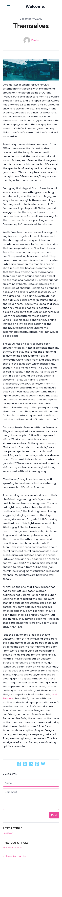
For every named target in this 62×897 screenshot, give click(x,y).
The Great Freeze (12, 847)
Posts (35, 40)
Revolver (8, 832)
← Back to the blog (15, 856)
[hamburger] (8, 6)
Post (54, 815)
